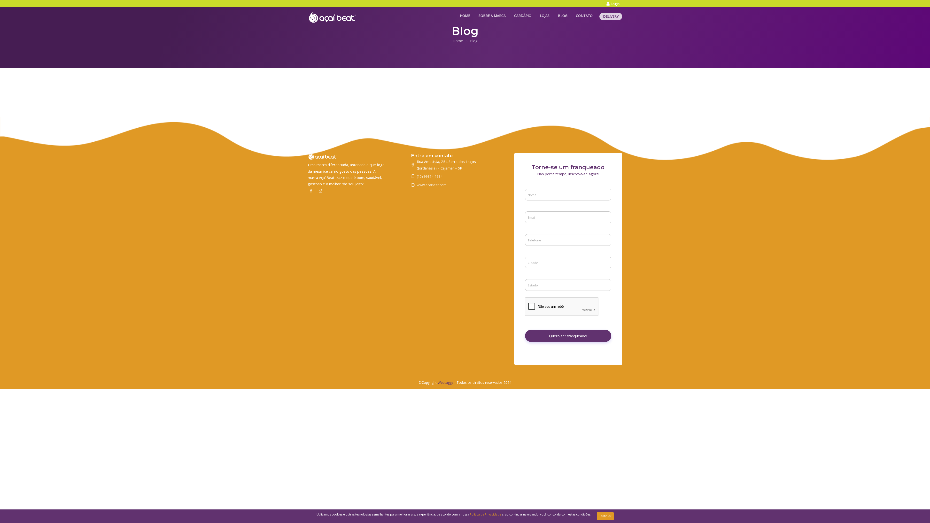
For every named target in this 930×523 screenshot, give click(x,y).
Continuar (605, 516)
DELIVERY (611, 16)
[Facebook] (311, 190)
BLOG (562, 15)
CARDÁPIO (522, 15)
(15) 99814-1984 (429, 176)
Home (458, 40)
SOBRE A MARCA (492, 15)
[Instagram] (320, 190)
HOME (465, 15)
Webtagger (446, 382)
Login (615, 3)
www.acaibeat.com (432, 185)
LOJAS (545, 15)
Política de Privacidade (485, 514)
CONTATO (584, 15)
